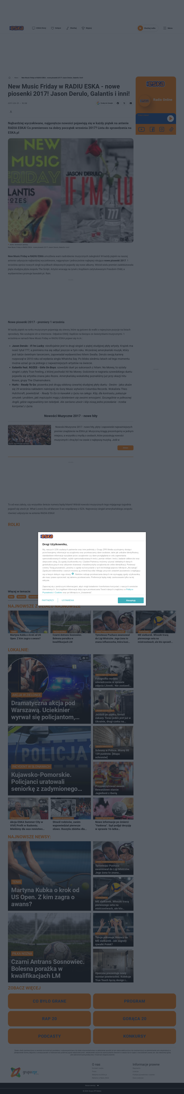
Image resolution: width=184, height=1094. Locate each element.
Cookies (58, 592)
